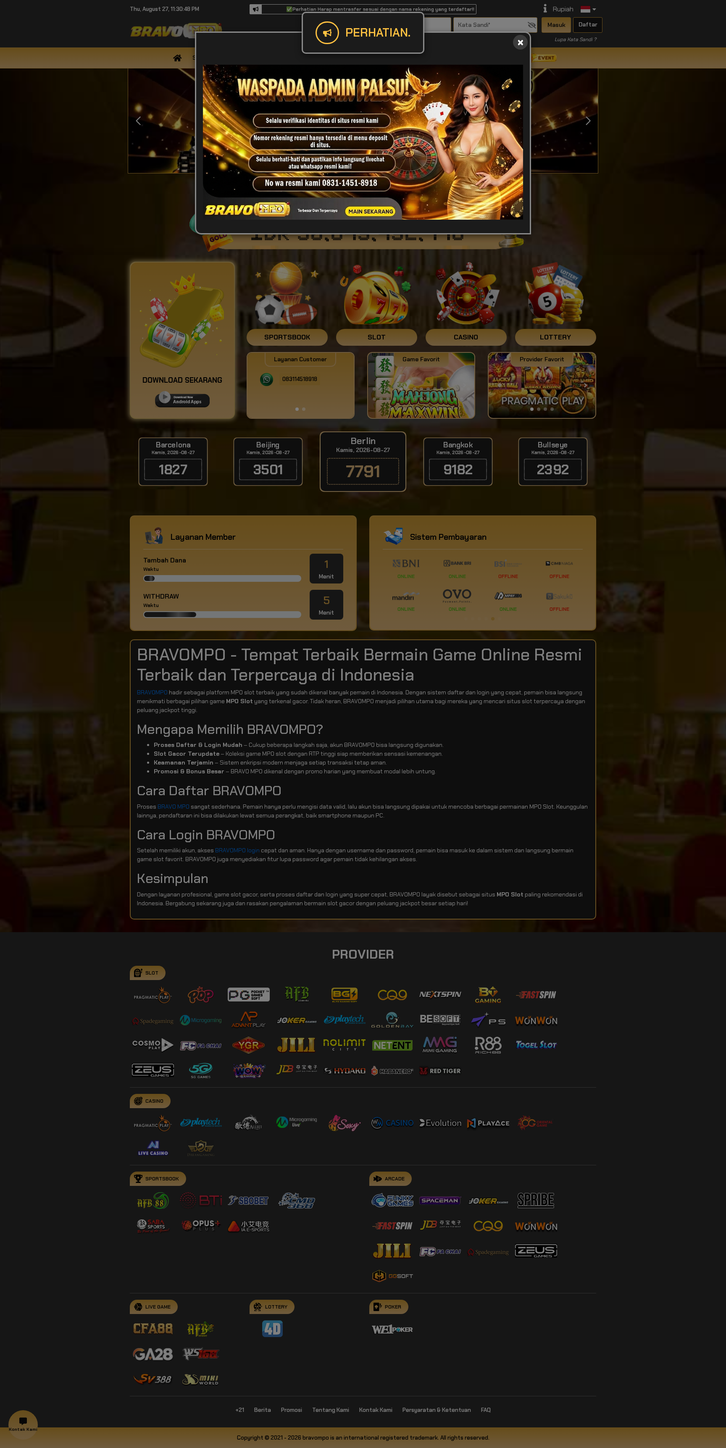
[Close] (520, 42)
